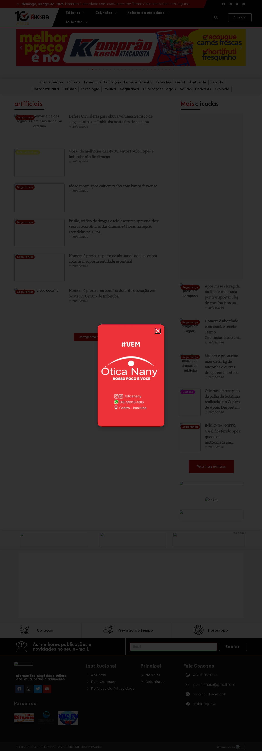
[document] (131, 375)
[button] (157, 330)
